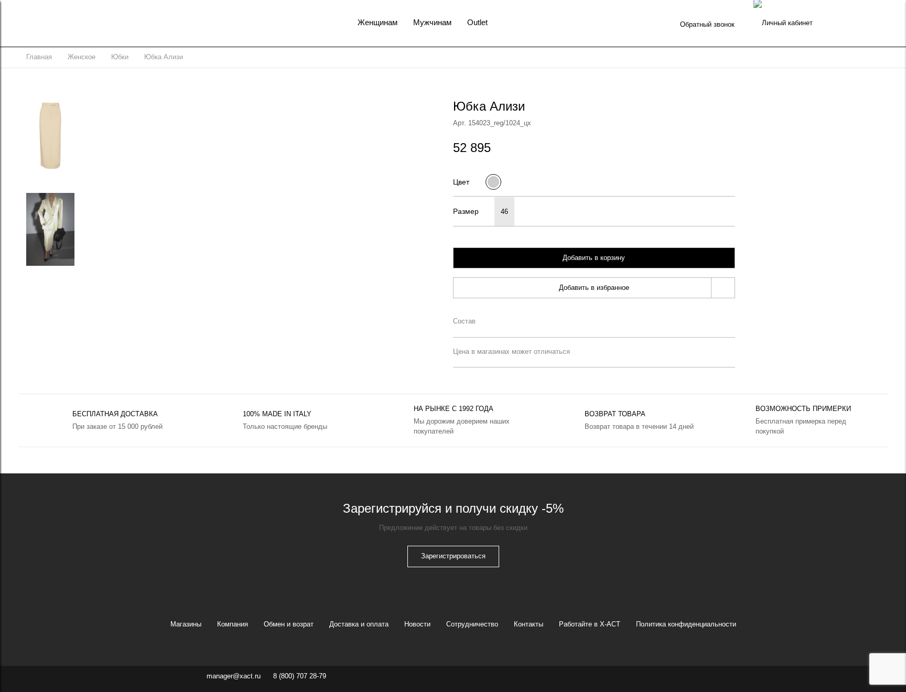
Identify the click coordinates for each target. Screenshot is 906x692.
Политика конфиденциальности (686, 624)
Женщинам (377, 22)
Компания (232, 624)
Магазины (185, 624)
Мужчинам (432, 22)
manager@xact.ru (234, 676)
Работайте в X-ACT (589, 624)
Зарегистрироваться (453, 556)
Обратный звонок (707, 24)
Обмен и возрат (289, 624)
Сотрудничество (472, 624)
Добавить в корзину (594, 258)
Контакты (528, 624)
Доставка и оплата (359, 624)
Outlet (477, 22)
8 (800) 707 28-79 (299, 676)
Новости (417, 624)
